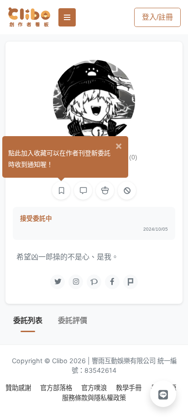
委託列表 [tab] (27, 320)
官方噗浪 (95, 388)
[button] (163, 394)
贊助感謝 (19, 388)
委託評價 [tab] (72, 320)
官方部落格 (57, 388)
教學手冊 (129, 388)
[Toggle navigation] (67, 17)
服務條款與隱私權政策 (94, 398)
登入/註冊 (157, 17)
